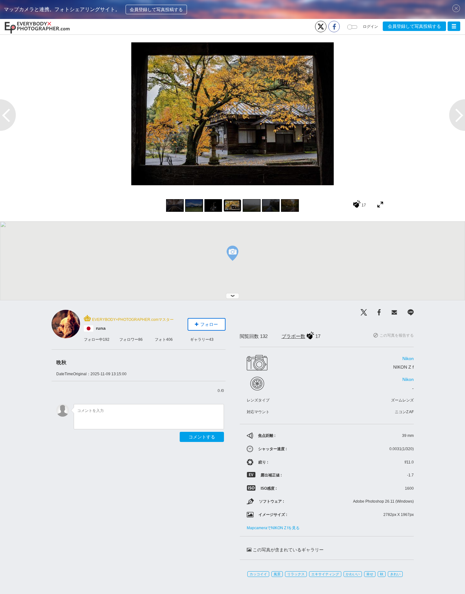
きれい (395, 574)
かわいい (353, 574)
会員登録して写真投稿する (156, 9)
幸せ (369, 574)
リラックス (296, 574)
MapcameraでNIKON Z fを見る (273, 528)
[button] (454, 26)
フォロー (209, 324)
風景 (277, 574)
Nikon (408, 358)
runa (101, 328)
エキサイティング (325, 574)
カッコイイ (258, 574)
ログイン (370, 26)
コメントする (202, 436)
